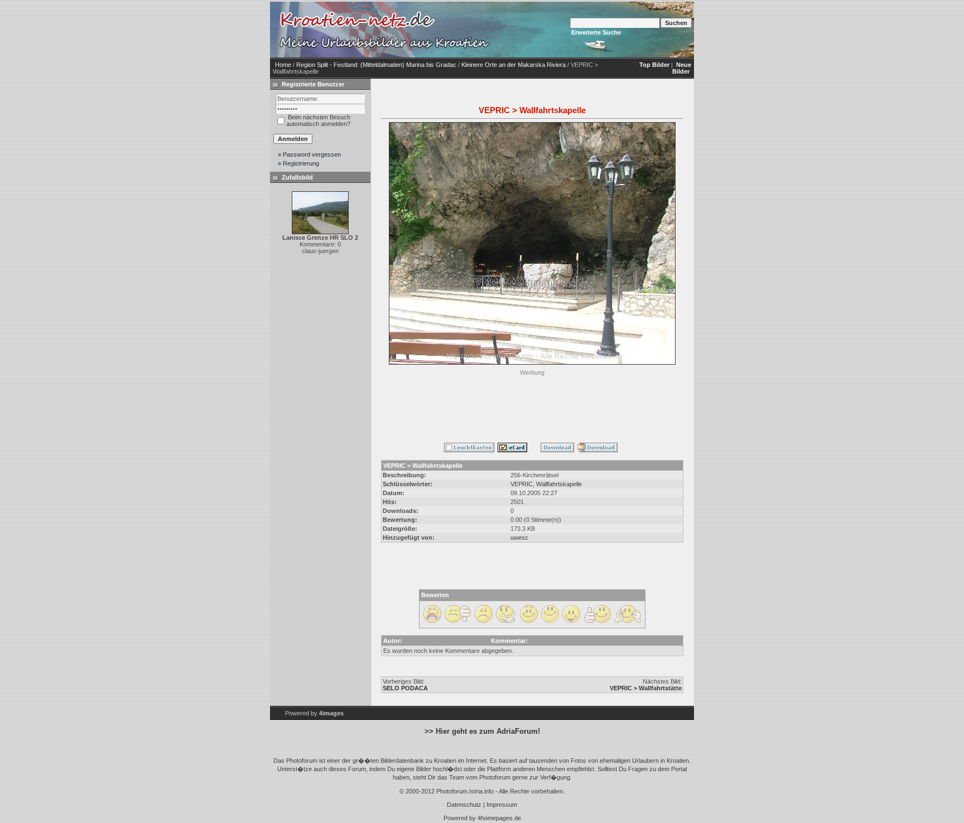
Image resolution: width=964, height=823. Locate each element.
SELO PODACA (405, 688)
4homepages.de (499, 818)
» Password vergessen (309, 154)
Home (283, 64)
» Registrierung (298, 163)
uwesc (519, 537)
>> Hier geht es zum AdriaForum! (482, 731)
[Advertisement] (532, 404)
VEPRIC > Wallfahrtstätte (646, 688)
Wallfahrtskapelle (559, 484)
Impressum (501, 804)
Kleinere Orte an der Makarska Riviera (513, 64)
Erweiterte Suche (596, 32)
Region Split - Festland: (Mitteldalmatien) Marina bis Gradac (376, 64)
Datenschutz (464, 804)
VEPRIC (521, 484)
